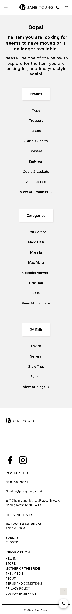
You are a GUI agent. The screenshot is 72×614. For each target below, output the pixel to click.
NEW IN (11, 558)
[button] (5, 7)
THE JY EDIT (14, 573)
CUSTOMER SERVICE (21, 593)
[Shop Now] (63, 603)
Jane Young (41, 610)
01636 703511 (20, 482)
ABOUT (11, 578)
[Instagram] (22, 460)
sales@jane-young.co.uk (26, 491)
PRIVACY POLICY (18, 588)
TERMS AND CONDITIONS (24, 583)
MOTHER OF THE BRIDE (23, 568)
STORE (11, 563)
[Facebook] (10, 460)
